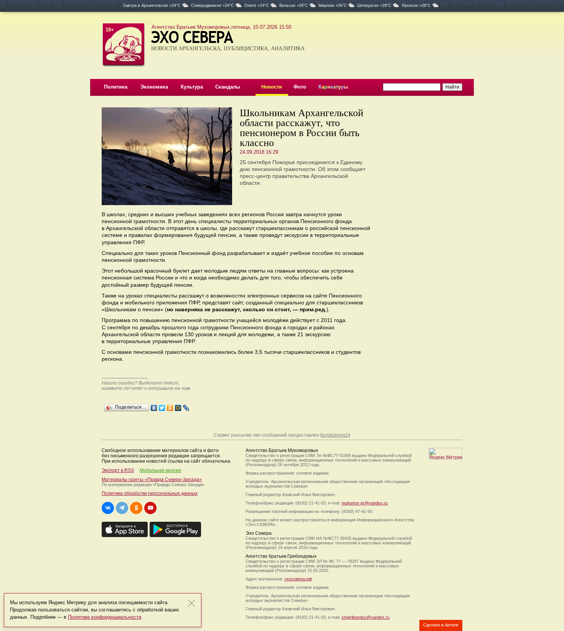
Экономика (154, 87)
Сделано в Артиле (440, 625)
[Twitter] (162, 406)
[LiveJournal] (186, 406)
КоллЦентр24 (335, 435)
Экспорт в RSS (118, 470)
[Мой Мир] (178, 406)
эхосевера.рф (298, 579)
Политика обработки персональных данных (150, 493)
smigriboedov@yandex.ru (365, 617)
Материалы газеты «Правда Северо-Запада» (152, 479)
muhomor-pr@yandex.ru (364, 503)
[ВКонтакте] (154, 406)
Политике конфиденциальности (104, 617)
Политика (115, 87)
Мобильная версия (160, 470)
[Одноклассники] (170, 406)
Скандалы (227, 87)
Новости (271, 87)
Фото (300, 87)
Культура (192, 87)
